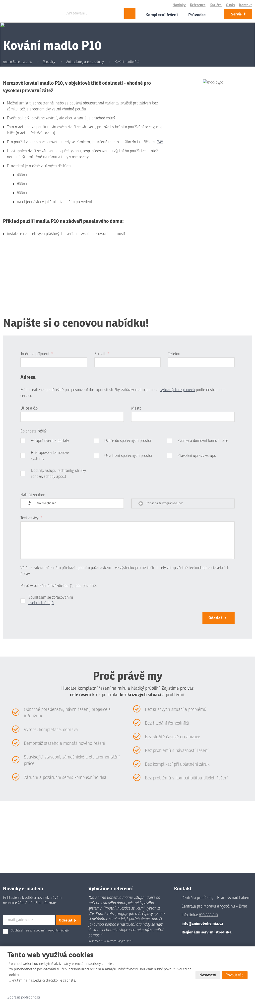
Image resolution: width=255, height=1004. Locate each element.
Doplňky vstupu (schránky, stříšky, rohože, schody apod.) (58, 473)
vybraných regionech (177, 390)
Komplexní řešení (161, 14)
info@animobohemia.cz (202, 923)
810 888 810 (208, 915)
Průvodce (196, 14)
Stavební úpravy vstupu (197, 455)
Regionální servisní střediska (207, 932)
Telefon (174, 354)
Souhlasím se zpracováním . (50, 600)
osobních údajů (41, 603)
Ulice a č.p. (29, 408)
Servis (236, 14)
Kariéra (216, 5)
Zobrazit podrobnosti (23, 997)
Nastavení (207, 975)
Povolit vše (235, 975)
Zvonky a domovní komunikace (203, 440)
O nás (230, 5)
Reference (197, 5)
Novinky (179, 5)
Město (136, 408)
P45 (160, 142)
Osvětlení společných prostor (128, 455)
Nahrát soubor (32, 495)
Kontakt (245, 5)
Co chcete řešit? (33, 431)
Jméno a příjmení (36, 354)
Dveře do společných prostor (128, 440)
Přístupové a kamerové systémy (50, 455)
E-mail (101, 354)
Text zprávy (31, 518)
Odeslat (215, 617)
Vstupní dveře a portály (50, 440)
